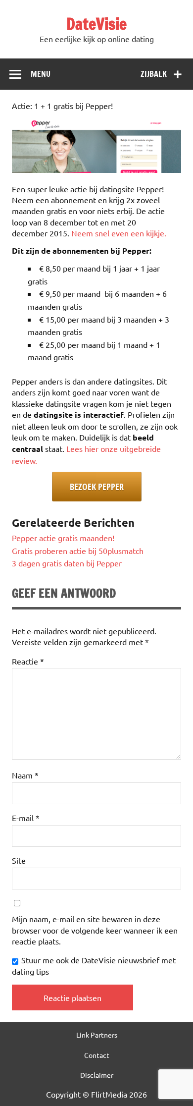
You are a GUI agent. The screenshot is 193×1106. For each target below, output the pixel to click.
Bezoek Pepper (97, 487)
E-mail (26, 818)
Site (19, 860)
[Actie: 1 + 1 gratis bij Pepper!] (96, 169)
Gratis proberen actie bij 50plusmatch (78, 550)
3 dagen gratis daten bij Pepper (67, 563)
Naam (25, 775)
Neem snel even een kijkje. (118, 233)
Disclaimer (96, 1074)
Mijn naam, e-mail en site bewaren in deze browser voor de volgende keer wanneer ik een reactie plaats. (95, 930)
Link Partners (96, 1034)
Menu (40, 73)
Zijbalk (154, 73)
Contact (96, 1054)
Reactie (28, 661)
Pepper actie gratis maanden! (63, 538)
